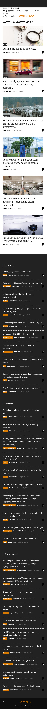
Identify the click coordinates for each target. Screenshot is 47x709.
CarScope (6, 169)
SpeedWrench (15, 653)
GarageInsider (21, 505)
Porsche (5, 689)
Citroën (5, 326)
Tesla (5, 155)
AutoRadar (13, 326)
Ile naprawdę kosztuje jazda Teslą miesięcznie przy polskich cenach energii (20, 162)
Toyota (5, 233)
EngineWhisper (15, 613)
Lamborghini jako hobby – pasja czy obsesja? (23, 527)
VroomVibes (13, 315)
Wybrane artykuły (25, 702)
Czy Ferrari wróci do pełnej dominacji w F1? (22, 484)
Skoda (5, 77)
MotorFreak (7, 208)
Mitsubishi (6, 116)
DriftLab (17, 352)
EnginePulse (14, 689)
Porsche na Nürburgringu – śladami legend (21, 686)
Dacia (5, 44)
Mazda (5, 300)
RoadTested (12, 416)
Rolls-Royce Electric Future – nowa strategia (22, 283)
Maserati (6, 678)
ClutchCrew (6, 130)
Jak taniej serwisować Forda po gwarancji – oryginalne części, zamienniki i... (19, 201)
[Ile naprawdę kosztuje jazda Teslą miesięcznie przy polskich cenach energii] (23, 147)
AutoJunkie (12, 391)
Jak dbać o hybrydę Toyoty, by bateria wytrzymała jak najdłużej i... (23, 239)
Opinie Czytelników (9, 448)
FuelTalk (5, 244)
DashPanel (12, 542)
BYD (4, 624)
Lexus (5, 519)
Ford (4, 194)
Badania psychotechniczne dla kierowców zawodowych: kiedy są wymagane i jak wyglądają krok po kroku (21, 499)
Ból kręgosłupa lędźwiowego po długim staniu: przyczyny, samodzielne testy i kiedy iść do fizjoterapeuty (23, 441)
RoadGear (11, 624)
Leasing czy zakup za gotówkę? (19, 48)
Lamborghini (7, 531)
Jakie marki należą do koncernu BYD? (20, 621)
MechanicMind (18, 531)
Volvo (5, 542)
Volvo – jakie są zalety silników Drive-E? (21, 538)
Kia (4, 366)
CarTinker (12, 519)
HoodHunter (16, 286)
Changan (6, 653)
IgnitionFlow (21, 448)
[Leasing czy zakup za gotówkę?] (23, 36)
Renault (5, 613)
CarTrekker (6, 52)
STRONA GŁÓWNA (26, 16)
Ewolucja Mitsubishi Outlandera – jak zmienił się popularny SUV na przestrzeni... (23, 123)
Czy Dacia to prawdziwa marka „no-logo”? (22, 388)
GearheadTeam (19, 337)
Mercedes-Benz (8, 337)
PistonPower (17, 598)
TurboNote (13, 477)
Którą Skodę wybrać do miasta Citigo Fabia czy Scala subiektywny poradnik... (22, 84)
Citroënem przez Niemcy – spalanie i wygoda (23, 323)
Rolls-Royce (6, 286)
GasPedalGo (7, 91)
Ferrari (5, 488)
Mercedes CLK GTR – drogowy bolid (19, 334)
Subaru (5, 431)
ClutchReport (11, 366)
